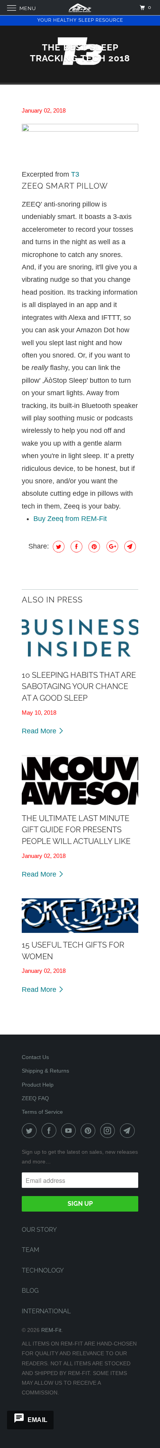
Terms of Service (42, 1112)
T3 (75, 174)
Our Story (39, 1229)
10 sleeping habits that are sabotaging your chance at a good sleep (79, 686)
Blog (30, 1290)
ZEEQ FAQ (35, 1098)
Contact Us (35, 1057)
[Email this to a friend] (129, 546)
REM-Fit (51, 1330)
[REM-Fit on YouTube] (70, 1130)
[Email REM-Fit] (129, 1130)
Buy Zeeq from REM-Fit (70, 519)
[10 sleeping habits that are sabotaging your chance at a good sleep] (80, 638)
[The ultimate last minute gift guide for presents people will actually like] (80, 781)
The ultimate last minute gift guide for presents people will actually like (76, 830)
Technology (43, 1270)
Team (30, 1250)
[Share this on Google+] (111, 546)
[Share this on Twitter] (57, 546)
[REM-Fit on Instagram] (109, 1130)
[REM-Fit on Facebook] (50, 1130)
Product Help (38, 1085)
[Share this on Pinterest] (93, 546)
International (46, 1311)
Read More (40, 731)
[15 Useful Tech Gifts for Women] (80, 916)
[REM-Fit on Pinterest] (90, 1130)
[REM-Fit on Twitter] (31, 1130)
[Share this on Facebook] (75, 546)
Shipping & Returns (45, 1071)
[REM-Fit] (80, 7)
